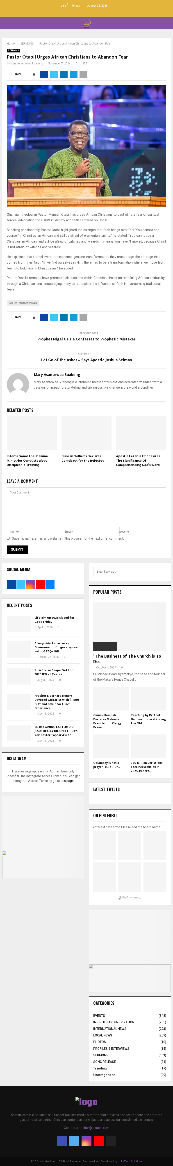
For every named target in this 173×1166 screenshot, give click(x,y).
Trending (100, 1068)
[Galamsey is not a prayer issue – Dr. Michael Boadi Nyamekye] (111, 746)
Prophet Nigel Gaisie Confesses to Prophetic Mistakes (86, 339)
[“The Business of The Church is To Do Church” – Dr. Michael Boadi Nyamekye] (129, 626)
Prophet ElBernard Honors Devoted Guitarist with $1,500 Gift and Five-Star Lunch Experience (56, 702)
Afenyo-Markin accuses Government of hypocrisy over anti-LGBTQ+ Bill (56, 647)
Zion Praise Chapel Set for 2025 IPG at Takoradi (53, 672)
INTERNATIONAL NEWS (109, 1029)
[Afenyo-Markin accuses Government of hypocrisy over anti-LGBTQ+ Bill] (19, 649)
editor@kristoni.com (95, 1128)
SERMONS (13, 50)
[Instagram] (86, 1141)
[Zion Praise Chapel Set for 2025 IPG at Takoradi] (19, 676)
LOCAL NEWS (102, 1035)
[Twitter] (74, 1141)
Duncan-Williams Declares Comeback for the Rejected (82, 458)
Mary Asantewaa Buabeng (26, 63)
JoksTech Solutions (130, 1161)
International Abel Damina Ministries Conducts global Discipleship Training (27, 460)
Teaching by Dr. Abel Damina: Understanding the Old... (148, 719)
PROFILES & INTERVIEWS (111, 1048)
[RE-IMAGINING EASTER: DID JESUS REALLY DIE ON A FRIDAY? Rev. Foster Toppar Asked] (19, 733)
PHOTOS (99, 1042)
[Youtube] (99, 1141)
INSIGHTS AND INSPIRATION (113, 1022)
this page (67, 781)
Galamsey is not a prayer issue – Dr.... (106, 764)
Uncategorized (104, 1075)
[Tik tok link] (96, 12)
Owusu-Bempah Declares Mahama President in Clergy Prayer (107, 721)
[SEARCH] (161, 571)
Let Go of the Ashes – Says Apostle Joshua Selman (86, 360)
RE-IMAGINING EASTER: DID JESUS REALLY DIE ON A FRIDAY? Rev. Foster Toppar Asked (56, 731)
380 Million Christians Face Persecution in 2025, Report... (147, 767)
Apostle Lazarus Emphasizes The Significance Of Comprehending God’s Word (138, 460)
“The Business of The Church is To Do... (127, 659)
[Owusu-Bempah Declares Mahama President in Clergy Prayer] (111, 699)
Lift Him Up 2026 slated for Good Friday (54, 619)
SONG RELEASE (104, 1062)
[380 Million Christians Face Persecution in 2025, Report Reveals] (148, 746)
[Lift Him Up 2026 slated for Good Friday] (19, 624)
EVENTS (99, 1015)
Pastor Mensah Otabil (23, 303)
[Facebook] (62, 1141)
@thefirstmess (129, 898)
